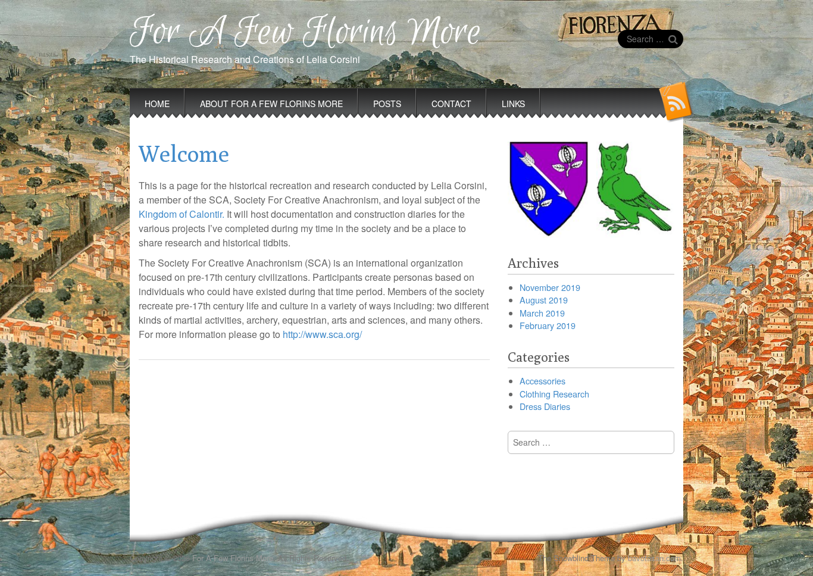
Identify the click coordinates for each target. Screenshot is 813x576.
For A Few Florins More (305, 33)
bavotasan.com (654, 558)
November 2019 (550, 287)
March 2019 (542, 312)
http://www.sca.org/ (322, 334)
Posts (387, 103)
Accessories (542, 380)
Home (157, 103)
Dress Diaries (545, 406)
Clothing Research (554, 393)
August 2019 (544, 299)
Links (513, 103)
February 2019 (548, 325)
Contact (451, 103)
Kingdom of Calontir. (181, 214)
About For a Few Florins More (271, 103)
